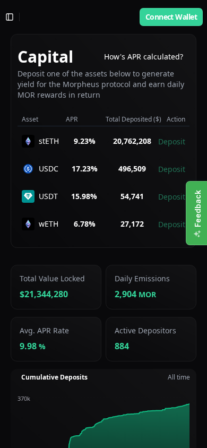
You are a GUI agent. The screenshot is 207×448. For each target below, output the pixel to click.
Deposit (171, 141)
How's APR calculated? (143, 56)
